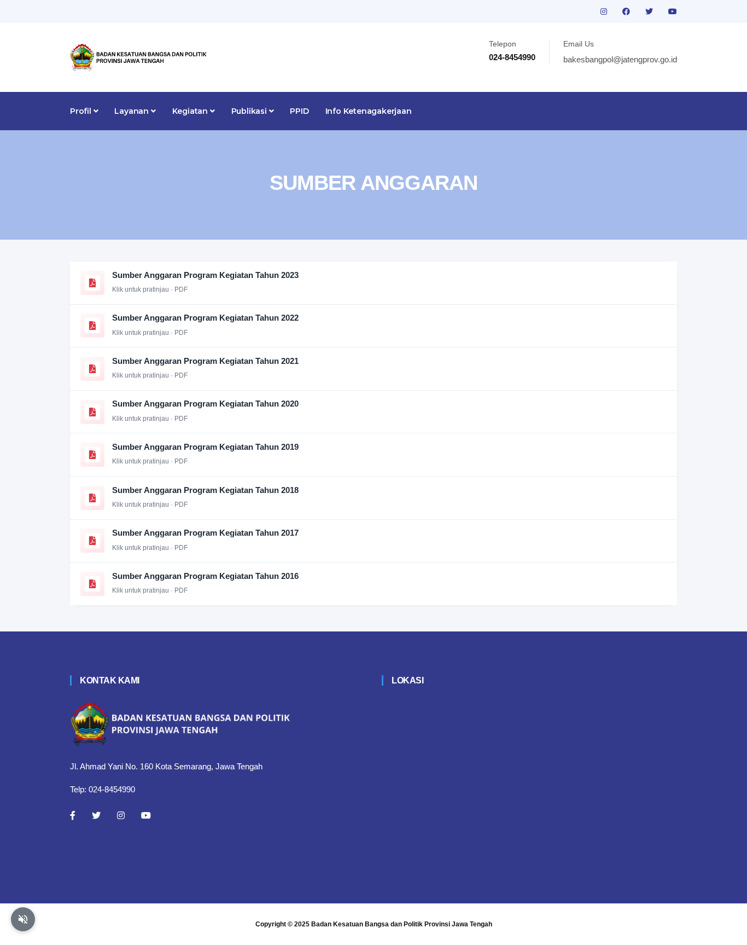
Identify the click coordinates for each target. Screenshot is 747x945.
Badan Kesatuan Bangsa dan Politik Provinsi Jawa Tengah (401, 924)
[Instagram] (121, 815)
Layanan (132, 111)
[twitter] (650, 11)
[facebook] (627, 11)
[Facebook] (73, 815)
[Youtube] (146, 815)
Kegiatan (191, 111)
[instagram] (605, 11)
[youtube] (673, 11)
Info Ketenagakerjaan (368, 111)
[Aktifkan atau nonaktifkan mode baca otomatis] (23, 919)
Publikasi (250, 111)
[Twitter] (96, 815)
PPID (299, 111)
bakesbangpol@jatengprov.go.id (620, 59)
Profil (82, 111)
